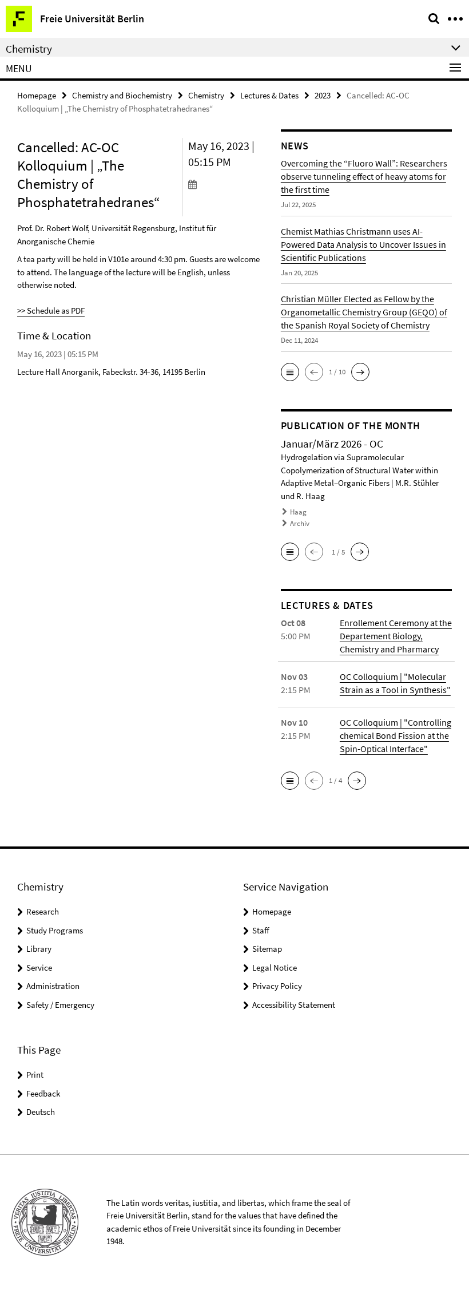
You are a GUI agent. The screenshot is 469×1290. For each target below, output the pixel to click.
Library (38, 948)
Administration (53, 985)
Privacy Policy (277, 985)
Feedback (43, 1093)
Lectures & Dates (269, 95)
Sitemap (267, 948)
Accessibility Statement (293, 1004)
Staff (260, 930)
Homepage (36, 95)
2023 (323, 95)
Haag (298, 512)
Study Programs (54, 930)
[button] (290, 372)
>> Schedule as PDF (51, 310)
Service (39, 967)
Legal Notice (274, 967)
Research (42, 911)
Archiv (299, 523)
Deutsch (40, 1111)
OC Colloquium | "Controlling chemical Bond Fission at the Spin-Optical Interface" (395, 735)
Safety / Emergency (60, 1004)
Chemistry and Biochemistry (122, 95)
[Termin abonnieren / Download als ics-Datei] (226, 184)
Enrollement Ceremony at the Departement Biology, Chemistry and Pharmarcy (396, 636)
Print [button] (34, 1074)
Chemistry (206, 95)
